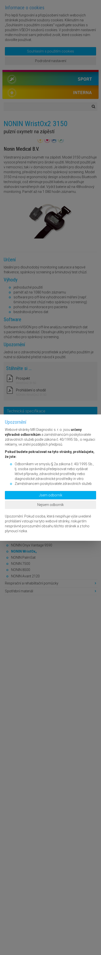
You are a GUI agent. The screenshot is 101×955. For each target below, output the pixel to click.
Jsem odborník (50, 495)
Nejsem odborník (50, 505)
